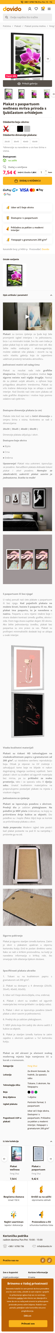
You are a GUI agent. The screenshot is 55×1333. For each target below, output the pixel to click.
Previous (4, 1159)
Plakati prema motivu (35, 26)
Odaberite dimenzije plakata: (20, 135)
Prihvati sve (28, 1323)
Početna (7, 26)
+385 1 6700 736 (15, 1246)
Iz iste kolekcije (11, 1141)
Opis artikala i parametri (15, 295)
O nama (31, 1277)
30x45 (16, 141)
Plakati (17, 26)
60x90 (34, 141)
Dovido (45, 249)
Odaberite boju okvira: (16, 122)
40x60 (25, 141)
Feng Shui (32, 1066)
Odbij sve (27, 1315)
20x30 (7, 141)
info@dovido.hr (44, 1246)
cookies (20, 1298)
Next (48, 59)
